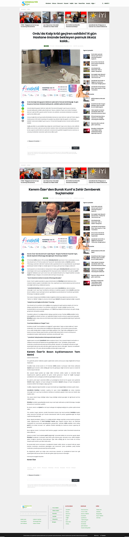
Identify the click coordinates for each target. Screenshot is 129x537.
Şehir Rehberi (84, 526)
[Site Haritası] (37, 514)
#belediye (50, 467)
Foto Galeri (55, 508)
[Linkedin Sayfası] (32, 514)
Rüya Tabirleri (99, 515)
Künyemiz (55, 519)
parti (76, 271)
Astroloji (98, 517)
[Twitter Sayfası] (24, 514)
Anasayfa (23, 9)
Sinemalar (83, 522)
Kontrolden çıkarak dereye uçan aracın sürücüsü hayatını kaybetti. (96, 56)
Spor (76, 3)
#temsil (68, 467)
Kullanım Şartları (37, 519)
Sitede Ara (99, 509)
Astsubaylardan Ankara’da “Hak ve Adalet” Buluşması (96, 69)
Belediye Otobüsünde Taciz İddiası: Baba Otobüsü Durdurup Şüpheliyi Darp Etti (97, 131)
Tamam (103, 535)
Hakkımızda (23, 519)
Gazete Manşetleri (85, 528)
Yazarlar (54, 513)
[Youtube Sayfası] (29, 514)
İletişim (54, 522)
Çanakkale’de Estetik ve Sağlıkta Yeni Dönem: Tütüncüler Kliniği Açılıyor (98, 82)
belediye (37, 390)
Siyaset (66, 3)
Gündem (48, 3)
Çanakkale (31, 288)
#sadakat (62, 467)
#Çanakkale (30, 469)
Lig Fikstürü (84, 517)
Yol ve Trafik (84, 511)
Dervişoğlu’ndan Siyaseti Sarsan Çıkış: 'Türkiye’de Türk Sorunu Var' (98, 76)
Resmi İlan (82, 3)
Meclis (56, 260)
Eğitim (28, 9)
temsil (29, 382)
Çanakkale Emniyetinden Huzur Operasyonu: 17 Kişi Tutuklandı (98, 88)
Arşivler (54, 516)
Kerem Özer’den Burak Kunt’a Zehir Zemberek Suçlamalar (97, 63)
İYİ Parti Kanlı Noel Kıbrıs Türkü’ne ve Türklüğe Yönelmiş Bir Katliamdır (98, 118)
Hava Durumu (84, 509)
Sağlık (71, 3)
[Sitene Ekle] (40, 514)
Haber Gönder (36, 523)
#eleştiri (73, 467)
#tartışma (44, 467)
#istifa (39, 467)
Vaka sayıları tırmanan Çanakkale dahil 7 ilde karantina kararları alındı (98, 111)
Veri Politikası (23, 523)
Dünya (54, 3)
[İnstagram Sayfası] (26, 514)
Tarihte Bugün (84, 519)
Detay (97, 535)
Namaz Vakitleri (85, 513)
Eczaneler (83, 515)
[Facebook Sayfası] (21, 514)
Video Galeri (55, 510)
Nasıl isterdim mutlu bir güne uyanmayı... (97, 123)
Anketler (98, 511)
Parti (54, 309)
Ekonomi (60, 3)
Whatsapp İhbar (37, 521)
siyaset (29, 275)
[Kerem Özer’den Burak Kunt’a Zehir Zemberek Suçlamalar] (51, 218)
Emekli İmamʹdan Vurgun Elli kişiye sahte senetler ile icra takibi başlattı (98, 105)
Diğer (93, 3)
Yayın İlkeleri (23, 521)
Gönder (75, 147)
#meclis (57, 467)
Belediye (51, 260)
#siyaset (29, 467)
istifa (35, 260)
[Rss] (34, 514)
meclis (68, 262)
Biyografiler (99, 513)
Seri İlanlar (83, 524)
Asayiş (88, 3)
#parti (34, 467)
